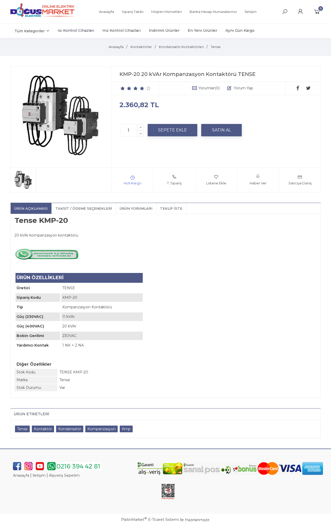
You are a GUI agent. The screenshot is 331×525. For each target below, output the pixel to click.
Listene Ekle (216, 183)
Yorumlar (209, 88)
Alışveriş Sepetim (64, 475)
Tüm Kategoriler (29, 31)
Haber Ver (258, 183)
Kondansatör (69, 429)
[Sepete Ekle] (172, 130)
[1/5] (122, 88)
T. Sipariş (174, 183)
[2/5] (125, 88)
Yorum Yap (243, 88)
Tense (22, 429)
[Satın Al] (221, 130)
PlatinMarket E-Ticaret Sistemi (150, 519)
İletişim (39, 475)
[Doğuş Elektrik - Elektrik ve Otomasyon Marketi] (42, 19)
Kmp (126, 429)
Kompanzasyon (101, 429)
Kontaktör (43, 429)
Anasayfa (21, 475)
